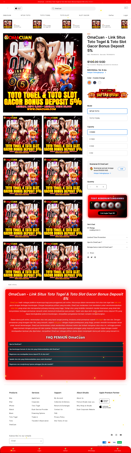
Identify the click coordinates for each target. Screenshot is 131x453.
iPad (10, 402)
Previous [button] (4, 2)
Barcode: (103, 54)
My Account (58, 398)
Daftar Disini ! (88, 2)
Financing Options (38, 413)
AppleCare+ (36, 398)
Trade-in (35, 417)
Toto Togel (13, 417)
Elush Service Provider (40, 409)
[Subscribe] (40, 441)
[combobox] (73, 8)
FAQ (55, 413)
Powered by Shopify (115, 445)
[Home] (7, 8)
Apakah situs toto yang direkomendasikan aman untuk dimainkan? (31, 359)
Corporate (35, 402)
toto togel (99, 320)
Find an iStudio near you (85, 402)
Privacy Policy (59, 417)
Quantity (90, 182)
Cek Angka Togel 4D (107, 213)
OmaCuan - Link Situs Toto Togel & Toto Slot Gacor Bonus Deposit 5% (65, 2)
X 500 (91, 146)
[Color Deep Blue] (94, 82)
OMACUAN (7, 15)
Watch (11, 409)
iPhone (11, 406)
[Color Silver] (99, 82)
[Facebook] (88, 257)
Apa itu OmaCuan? (15, 344)
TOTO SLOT (64, 15)
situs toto (14, 308)
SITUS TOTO (25, 15)
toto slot (118, 302)
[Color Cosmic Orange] (89, 83)
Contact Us (58, 409)
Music (11, 413)
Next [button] (127, 2)
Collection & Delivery (62, 402)
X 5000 (92, 132)
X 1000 (92, 139)
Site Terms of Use (60, 421)
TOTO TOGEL (45, 15)
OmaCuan (14, 302)
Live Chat (117, 450)
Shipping (100, 64)
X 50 (91, 153)
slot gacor (58, 322)
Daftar (65, 450)
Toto (11, 421)
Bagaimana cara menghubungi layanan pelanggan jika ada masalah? (31, 364)
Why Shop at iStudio (84, 406)
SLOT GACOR (84, 15)
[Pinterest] (95, 257)
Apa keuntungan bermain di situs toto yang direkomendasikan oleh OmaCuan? (35, 349)
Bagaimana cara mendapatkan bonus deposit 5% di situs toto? (29, 354)
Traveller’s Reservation (40, 421)
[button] (7, 15)
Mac (10, 398)
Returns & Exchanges (62, 406)
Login (39, 450)
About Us (80, 398)
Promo (13, 450)
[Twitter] (92, 257)
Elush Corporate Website (86, 409)
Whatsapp (91, 450)
